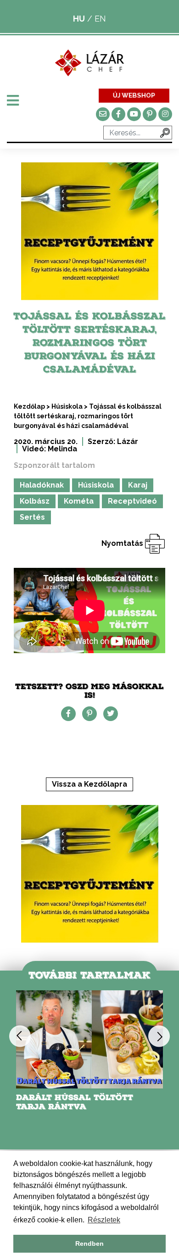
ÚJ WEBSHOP (134, 95)
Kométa (79, 501)
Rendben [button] (89, 1243)
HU (79, 18)
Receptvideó (132, 501)
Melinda (62, 448)
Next (159, 1036)
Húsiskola (67, 406)
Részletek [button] (104, 1220)
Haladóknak (42, 485)
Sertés (32, 517)
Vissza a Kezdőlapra (89, 784)
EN (100, 18)
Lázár (127, 441)
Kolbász (35, 501)
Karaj (137, 485)
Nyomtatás (123, 543)
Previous (20, 1036)
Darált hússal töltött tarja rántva (74, 1102)
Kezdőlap (29, 406)
